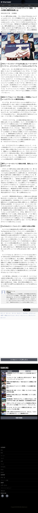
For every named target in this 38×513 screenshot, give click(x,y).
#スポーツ (19, 313)
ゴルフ (23, 5)
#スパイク (3, 317)
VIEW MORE (19, 418)
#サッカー (8, 313)
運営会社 (3, 490)
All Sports (3, 466)
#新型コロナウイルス (10, 315)
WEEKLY (10, 371)
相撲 (29, 5)
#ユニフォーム (24, 315)
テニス (2, 464)
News (2, 469)
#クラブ (18, 315)
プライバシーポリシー (6, 488)
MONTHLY (28, 371)
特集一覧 (3, 477)
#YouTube (25, 313)
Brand (2, 472)
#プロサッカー (32, 313)
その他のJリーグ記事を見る (19, 360)
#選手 (2, 315)
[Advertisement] (19, 338)
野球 (9, 5)
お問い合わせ (4, 485)
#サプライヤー (32, 315)
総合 (3, 5)
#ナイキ (14, 313)
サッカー (16, 5)
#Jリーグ (3, 313)
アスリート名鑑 (4, 480)
